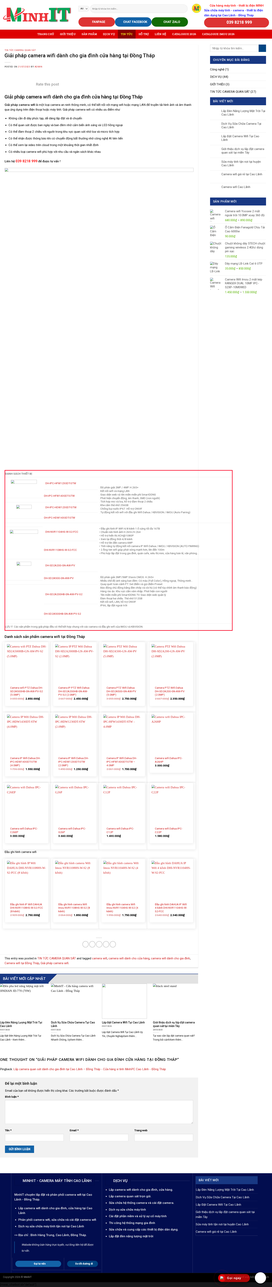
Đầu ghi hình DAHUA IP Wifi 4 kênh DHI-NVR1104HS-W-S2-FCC (171, 908)
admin (38, 66)
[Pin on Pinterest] (106, 944)
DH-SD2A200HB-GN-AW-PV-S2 (63, 594)
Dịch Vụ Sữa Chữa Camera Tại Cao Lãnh (241, 125)
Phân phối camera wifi (34, 1220)
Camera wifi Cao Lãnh (235, 187)
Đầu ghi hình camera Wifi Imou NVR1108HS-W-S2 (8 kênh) (74, 908)
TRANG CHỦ (45, 34)
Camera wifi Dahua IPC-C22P (168, 830)
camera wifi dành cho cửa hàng (129, 958)
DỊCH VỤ (109, 34)
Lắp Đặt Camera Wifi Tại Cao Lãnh (240, 138)
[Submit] (184, 9)
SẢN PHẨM (89, 34)
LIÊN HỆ (160, 34)
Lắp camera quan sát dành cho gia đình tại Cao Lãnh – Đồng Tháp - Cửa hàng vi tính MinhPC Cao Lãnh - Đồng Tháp (89, 1069)
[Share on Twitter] (92, 944)
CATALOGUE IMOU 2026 (218, 34)
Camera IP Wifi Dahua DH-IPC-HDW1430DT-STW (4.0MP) (25, 761)
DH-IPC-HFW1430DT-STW (59, 495)
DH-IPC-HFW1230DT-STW (60, 483)
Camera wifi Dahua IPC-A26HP (168, 759)
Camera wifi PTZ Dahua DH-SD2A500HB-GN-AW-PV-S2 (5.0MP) (26, 691)
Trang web (140, 1130)
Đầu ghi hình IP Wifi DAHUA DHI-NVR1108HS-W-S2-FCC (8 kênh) (26, 908)
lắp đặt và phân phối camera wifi (58, 1194)
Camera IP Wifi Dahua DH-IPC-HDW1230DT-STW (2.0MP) (73, 761)
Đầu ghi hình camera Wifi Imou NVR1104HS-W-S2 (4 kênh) (122, 908)
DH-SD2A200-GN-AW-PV (60, 565)
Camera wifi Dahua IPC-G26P (72, 830)
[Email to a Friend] (99, 944)
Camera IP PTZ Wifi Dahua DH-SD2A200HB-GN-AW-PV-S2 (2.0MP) (73, 691)
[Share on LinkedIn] (113, 944)
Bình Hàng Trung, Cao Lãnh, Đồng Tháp (58, 1235)
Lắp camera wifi (29, 1208)
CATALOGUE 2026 (184, 34)
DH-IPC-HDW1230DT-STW (60, 507)
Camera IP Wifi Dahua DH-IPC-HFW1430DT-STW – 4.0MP (122, 761)
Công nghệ (217, 69)
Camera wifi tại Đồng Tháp (22, 963)
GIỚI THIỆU (68, 34)
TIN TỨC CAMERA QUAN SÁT (20, 50)
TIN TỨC (127, 34)
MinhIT (19, 1194)
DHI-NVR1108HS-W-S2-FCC (60, 549)
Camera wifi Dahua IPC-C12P (120, 830)
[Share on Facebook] (85, 944)
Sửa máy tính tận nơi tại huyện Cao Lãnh (241, 163)
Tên (8, 1130)
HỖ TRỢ (144, 34)
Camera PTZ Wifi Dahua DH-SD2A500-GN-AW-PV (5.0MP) (121, 691)
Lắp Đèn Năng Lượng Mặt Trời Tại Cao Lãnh (243, 112)
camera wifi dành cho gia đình (170, 958)
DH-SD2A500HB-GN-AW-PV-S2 (62, 613)
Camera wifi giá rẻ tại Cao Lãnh (241, 174)
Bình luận (12, 1096)
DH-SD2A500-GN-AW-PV (59, 578)
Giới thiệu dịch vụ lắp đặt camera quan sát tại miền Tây (242, 150)
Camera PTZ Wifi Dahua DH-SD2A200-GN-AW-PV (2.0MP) (170, 691)
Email (74, 1130)
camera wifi (99, 958)
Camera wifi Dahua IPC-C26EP (24, 830)
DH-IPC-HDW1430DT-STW (59, 517)
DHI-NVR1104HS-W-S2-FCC (62, 531)
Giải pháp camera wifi (54, 963)
